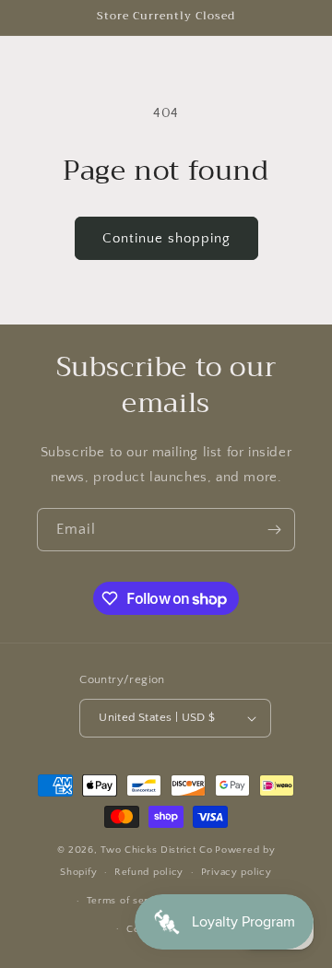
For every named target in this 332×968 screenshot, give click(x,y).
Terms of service (128, 900)
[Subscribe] (274, 529)
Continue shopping (166, 238)
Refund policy (149, 872)
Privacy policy (236, 872)
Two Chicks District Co (156, 850)
